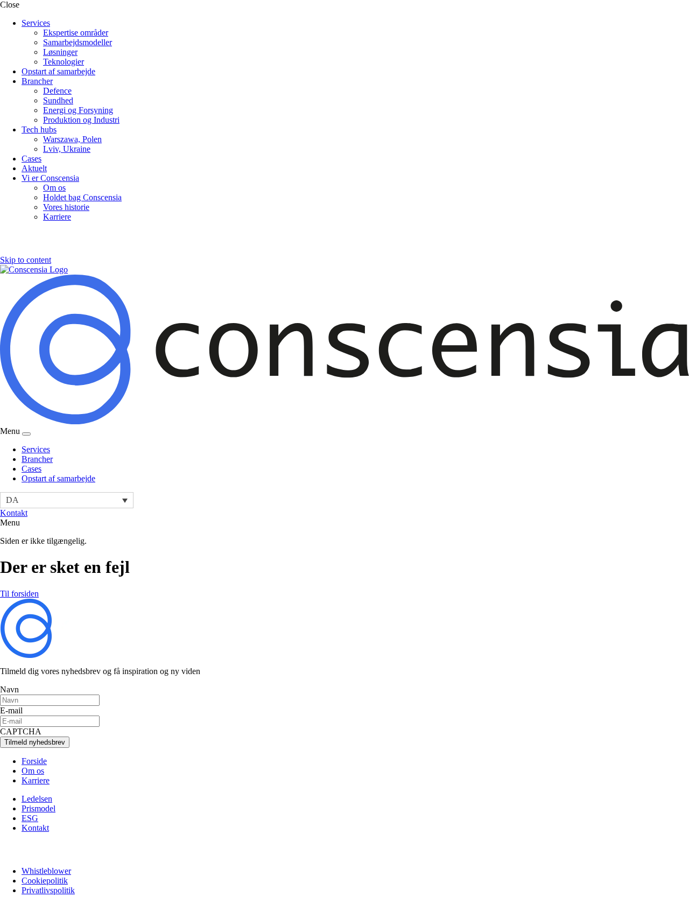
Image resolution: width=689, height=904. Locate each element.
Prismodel (38, 808)
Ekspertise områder (75, 32)
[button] (66, 500)
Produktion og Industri (81, 119)
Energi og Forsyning (78, 110)
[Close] (26, 434)
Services (36, 22)
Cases (31, 158)
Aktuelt (34, 168)
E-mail (11, 710)
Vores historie (66, 207)
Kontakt (13, 512)
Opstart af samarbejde (58, 71)
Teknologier (63, 61)
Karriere (57, 216)
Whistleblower (46, 870)
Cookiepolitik (45, 880)
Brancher (37, 81)
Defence (57, 90)
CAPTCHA (20, 731)
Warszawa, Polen (72, 139)
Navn (9, 689)
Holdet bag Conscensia (82, 197)
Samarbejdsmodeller (77, 42)
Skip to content (25, 259)
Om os (54, 187)
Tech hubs (39, 129)
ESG (30, 818)
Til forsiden (19, 593)
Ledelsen (37, 798)
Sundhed (58, 100)
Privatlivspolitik (48, 890)
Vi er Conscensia (50, 178)
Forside (34, 761)
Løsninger (60, 52)
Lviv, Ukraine (66, 148)
